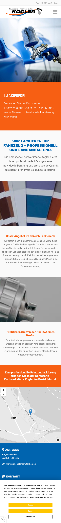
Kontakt (32, 464)
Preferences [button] (48, 497)
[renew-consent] (3, 520)
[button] (53, 12)
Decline (30, 511)
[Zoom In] (3, 390)
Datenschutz (22, 464)
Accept (30, 505)
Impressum (10, 464)
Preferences (30, 517)
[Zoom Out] (3, 394)
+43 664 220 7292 (48, 2)
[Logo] (23, 12)
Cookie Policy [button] (40, 494)
